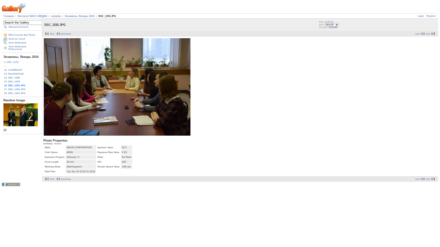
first (52, 33)
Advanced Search (18, 27)
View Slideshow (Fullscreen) (17, 47)
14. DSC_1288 (12, 77)
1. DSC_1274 (11, 62)
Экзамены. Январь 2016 (79, 16)
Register (431, 16)
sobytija (56, 16)
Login (421, 16)
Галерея (9, 16)
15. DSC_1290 (12, 81)
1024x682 (333, 27)
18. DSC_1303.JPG (14, 93)
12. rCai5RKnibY (13, 70)
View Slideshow (17, 42)
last (428, 33)
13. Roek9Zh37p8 (14, 73)
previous (66, 33)
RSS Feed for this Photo (21, 35)
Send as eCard (16, 39)
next (417, 33)
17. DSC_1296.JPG (14, 89)
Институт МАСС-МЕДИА (32, 16)
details (58, 143)
